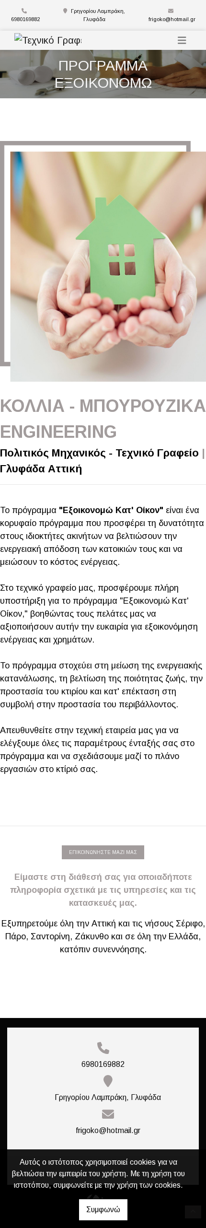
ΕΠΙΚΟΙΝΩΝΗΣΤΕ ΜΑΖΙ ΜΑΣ (103, 852)
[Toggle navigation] (182, 40)
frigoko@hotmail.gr (172, 19)
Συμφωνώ (103, 1209)
